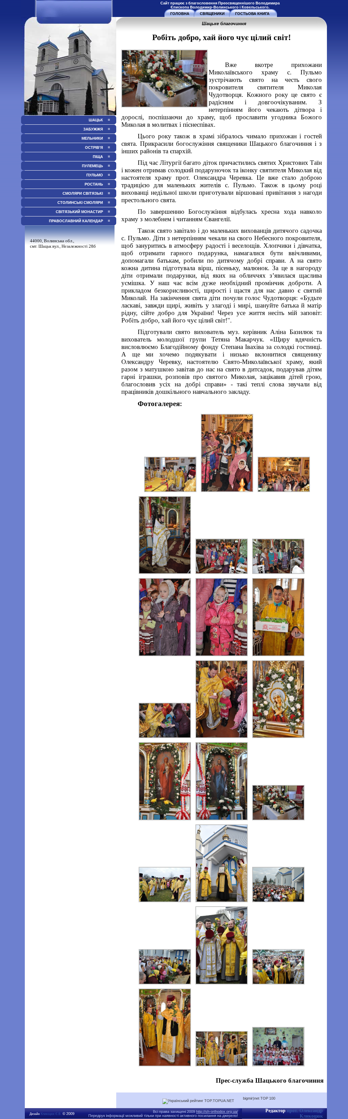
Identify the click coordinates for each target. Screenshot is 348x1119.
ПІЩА (98, 157)
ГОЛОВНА (179, 14)
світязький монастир (79, 212)
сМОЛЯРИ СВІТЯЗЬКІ (83, 193)
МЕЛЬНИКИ (92, 138)
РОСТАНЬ (94, 184)
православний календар (75, 221)
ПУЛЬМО (94, 175)
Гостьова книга (252, 14)
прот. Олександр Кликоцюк (305, 1113)
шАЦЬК (96, 120)
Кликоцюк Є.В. (51, 1114)
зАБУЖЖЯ (93, 129)
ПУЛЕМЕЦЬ (92, 166)
